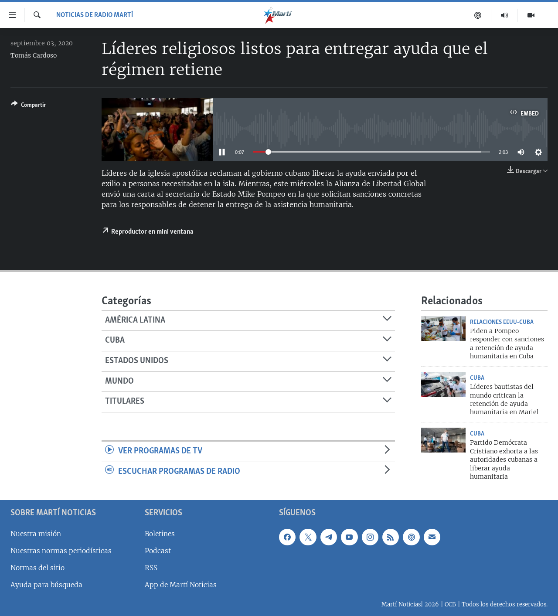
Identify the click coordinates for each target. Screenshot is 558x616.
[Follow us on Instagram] (370, 537)
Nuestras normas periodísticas (61, 551)
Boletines (160, 534)
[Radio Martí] (504, 15)
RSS (151, 568)
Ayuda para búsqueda (46, 585)
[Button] (28, 106)
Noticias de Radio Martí (94, 15)
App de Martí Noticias (181, 585)
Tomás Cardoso (33, 55)
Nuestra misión (35, 534)
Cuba (477, 378)
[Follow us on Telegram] (328, 537)
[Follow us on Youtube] (349, 537)
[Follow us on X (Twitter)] (307, 537)
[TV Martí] (531, 15)
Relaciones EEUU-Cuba (502, 322)
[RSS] (390, 537)
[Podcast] (478, 15)
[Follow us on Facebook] (287, 537)
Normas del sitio (37, 568)
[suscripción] (432, 537)
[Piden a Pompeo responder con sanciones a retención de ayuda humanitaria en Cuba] (443, 328)
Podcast (158, 551)
